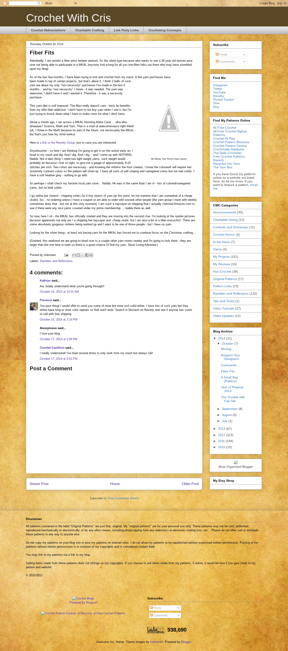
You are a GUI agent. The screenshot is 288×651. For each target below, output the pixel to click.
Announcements (224, 212)
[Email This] (74, 255)
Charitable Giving (225, 220)
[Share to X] (82, 255)
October (228, 343)
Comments (226, 61)
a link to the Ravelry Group (57, 142)
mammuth (156, 642)
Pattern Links (222, 286)
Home (115, 484)
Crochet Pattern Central (230, 145)
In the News (221, 242)
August (227, 415)
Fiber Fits (227, 371)
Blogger (186, 642)
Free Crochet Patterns (229, 156)
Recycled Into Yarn (226, 163)
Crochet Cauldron (52, 347)
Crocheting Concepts (164, 30)
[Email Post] (66, 255)
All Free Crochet (224, 127)
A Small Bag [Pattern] (229, 379)
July (225, 421)
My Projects (221, 256)
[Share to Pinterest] (91, 255)
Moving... (227, 349)
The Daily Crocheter (227, 153)
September (230, 409)
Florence (46, 300)
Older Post (190, 484)
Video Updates (223, 316)
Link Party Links (126, 30)
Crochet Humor (224, 234)
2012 (222, 435)
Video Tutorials (223, 308)
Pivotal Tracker (223, 99)
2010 (222, 447)
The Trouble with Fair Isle (233, 399)
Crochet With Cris (68, 18)
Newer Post (39, 484)
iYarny (217, 249)
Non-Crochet (222, 271)
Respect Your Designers (230, 357)
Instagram (220, 85)
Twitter (218, 88)
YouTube (219, 92)
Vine (216, 103)
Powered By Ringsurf (83, 602)
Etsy (216, 106)
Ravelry (218, 96)
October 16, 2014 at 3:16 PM (58, 319)
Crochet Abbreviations (48, 30)
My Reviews (221, 264)
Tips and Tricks (223, 301)
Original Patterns (225, 279)
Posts (222, 54)
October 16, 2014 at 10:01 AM (59, 291)
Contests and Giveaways (230, 227)
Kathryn (45, 280)
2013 (222, 428)
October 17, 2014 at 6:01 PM (58, 358)
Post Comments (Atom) (123, 498)
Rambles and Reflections (56, 261)
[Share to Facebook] (87, 255)
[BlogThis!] (78, 255)
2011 (222, 441)
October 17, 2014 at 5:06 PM (58, 339)
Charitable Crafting (89, 30)
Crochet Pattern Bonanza (231, 142)
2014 (222, 338)
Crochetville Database (228, 149)
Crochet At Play (224, 138)
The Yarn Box (222, 167)
